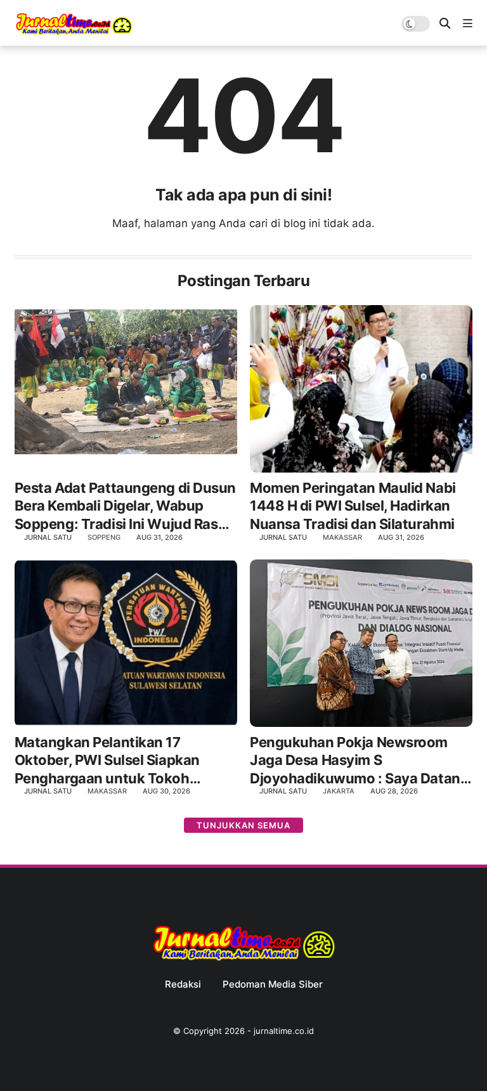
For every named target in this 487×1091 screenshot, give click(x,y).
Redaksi (183, 984)
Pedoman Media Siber (273, 984)
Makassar (342, 537)
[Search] (444, 24)
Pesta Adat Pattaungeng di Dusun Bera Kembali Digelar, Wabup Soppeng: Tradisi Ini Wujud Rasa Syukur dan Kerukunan (125, 506)
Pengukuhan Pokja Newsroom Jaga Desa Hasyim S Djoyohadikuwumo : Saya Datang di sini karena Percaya (359, 761)
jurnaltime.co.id (284, 1031)
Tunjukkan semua (243, 825)
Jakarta (338, 791)
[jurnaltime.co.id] (74, 33)
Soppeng (104, 537)
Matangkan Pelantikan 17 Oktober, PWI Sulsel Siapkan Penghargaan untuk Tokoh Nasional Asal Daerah (107, 761)
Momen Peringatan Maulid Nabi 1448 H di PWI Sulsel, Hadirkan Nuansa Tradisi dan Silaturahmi (353, 506)
